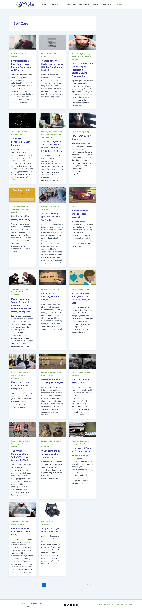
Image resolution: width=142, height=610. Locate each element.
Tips (20, 134)
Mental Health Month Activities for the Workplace (21, 385)
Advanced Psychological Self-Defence (21, 141)
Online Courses (70, 4)
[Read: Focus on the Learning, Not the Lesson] (52, 277)
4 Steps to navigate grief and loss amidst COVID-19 (51, 216)
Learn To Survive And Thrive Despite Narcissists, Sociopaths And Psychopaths (82, 69)
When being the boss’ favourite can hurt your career (52, 454)
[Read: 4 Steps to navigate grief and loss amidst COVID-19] (52, 195)
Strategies (14, 56)
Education (24, 206)
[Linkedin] (74, 605)
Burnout (44, 132)
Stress (13, 524)
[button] (47, 4)
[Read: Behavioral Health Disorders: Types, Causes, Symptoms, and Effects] (22, 42)
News (43, 521)
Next (90, 585)
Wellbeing (44, 56)
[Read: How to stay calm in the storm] (82, 120)
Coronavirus (52, 132)
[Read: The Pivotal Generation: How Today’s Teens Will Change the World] (22, 429)
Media (100, 604)
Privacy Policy (109, 604)
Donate (95, 4)
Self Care (25, 54)
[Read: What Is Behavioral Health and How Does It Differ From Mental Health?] (52, 42)
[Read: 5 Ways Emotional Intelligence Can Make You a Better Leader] (82, 277)
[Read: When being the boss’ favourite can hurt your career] (52, 429)
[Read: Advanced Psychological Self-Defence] (22, 120)
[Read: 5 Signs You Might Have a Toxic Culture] (52, 510)
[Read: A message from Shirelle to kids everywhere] (82, 195)
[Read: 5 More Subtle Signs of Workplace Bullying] (52, 361)
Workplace (49, 137)
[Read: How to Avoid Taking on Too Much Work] (82, 429)
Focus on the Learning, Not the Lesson (50, 296)
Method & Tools (24, 372)
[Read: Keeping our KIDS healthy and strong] (22, 195)
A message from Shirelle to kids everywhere (80, 213)
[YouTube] (71, 605)
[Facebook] (65, 605)
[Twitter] (68, 605)
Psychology (15, 132)
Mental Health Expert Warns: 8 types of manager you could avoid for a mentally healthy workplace (21, 305)
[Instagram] (77, 605)
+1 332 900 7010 (119, 4)
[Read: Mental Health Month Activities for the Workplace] (22, 361)
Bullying (44, 372)
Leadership (45, 441)
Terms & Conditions (124, 604)
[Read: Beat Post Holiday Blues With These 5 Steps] (22, 510)
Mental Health (16, 54)
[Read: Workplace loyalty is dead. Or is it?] (82, 361)
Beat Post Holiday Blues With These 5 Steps (20, 531)
